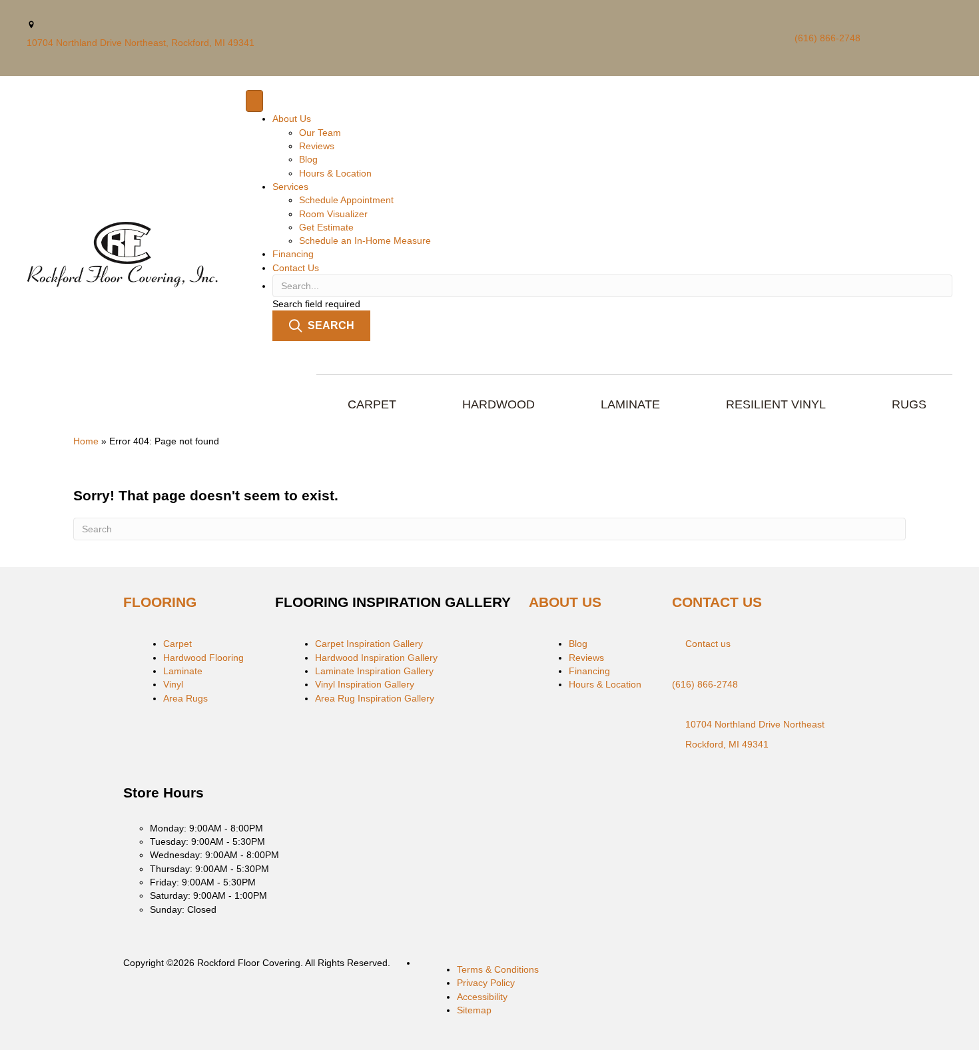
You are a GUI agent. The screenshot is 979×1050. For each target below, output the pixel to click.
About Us (291, 118)
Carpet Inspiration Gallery (369, 643)
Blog (308, 159)
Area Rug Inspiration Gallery (374, 698)
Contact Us (295, 267)
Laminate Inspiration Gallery (374, 671)
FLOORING (159, 602)
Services (290, 186)
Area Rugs (185, 698)
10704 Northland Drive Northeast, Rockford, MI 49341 (140, 42)
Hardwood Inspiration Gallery (376, 657)
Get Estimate (326, 227)
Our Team (320, 132)
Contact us (708, 643)
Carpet (177, 643)
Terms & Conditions (498, 969)
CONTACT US (717, 602)
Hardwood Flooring (203, 657)
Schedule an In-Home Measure (365, 240)
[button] (321, 325)
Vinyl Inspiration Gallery (364, 684)
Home (86, 441)
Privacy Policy (486, 982)
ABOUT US (565, 602)
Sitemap (474, 1010)
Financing (293, 254)
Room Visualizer (333, 214)
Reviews (316, 146)
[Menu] (254, 101)
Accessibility (482, 996)
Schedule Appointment (346, 200)
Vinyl (173, 684)
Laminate (182, 671)
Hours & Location (335, 173)
